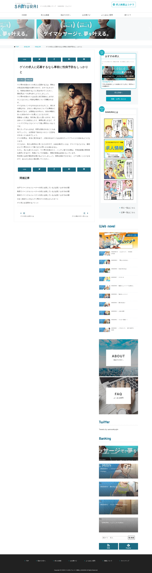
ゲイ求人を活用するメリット (28, 203)
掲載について (108, 561)
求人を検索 (45, 15)
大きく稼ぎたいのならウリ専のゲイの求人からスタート (38, 199)
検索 (132, 538)
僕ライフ (127, 15)
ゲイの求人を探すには (27, 216)
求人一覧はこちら (128, 208)
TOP (17, 47)
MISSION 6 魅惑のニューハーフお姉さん (122, 285)
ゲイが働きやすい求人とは (80, 216)
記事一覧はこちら (128, 212)
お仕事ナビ (86, 15)
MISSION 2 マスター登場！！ (119, 319)
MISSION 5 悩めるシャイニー (119, 294)
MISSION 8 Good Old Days (119, 269)
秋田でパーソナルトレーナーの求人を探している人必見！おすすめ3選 (43, 191)
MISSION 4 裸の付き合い (118, 302)
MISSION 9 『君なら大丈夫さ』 (120, 260)
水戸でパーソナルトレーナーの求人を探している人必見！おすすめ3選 (43, 188)
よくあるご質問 (107, 15)
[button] (149, 29)
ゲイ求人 (21, 80)
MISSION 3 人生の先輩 (117, 311)
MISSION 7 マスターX (117, 277)
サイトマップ (125, 561)
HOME (24, 15)
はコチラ (125, 4)
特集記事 (29, 80)
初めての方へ (66, 15)
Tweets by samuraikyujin (108, 429)
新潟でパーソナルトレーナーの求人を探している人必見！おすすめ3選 (43, 195)
